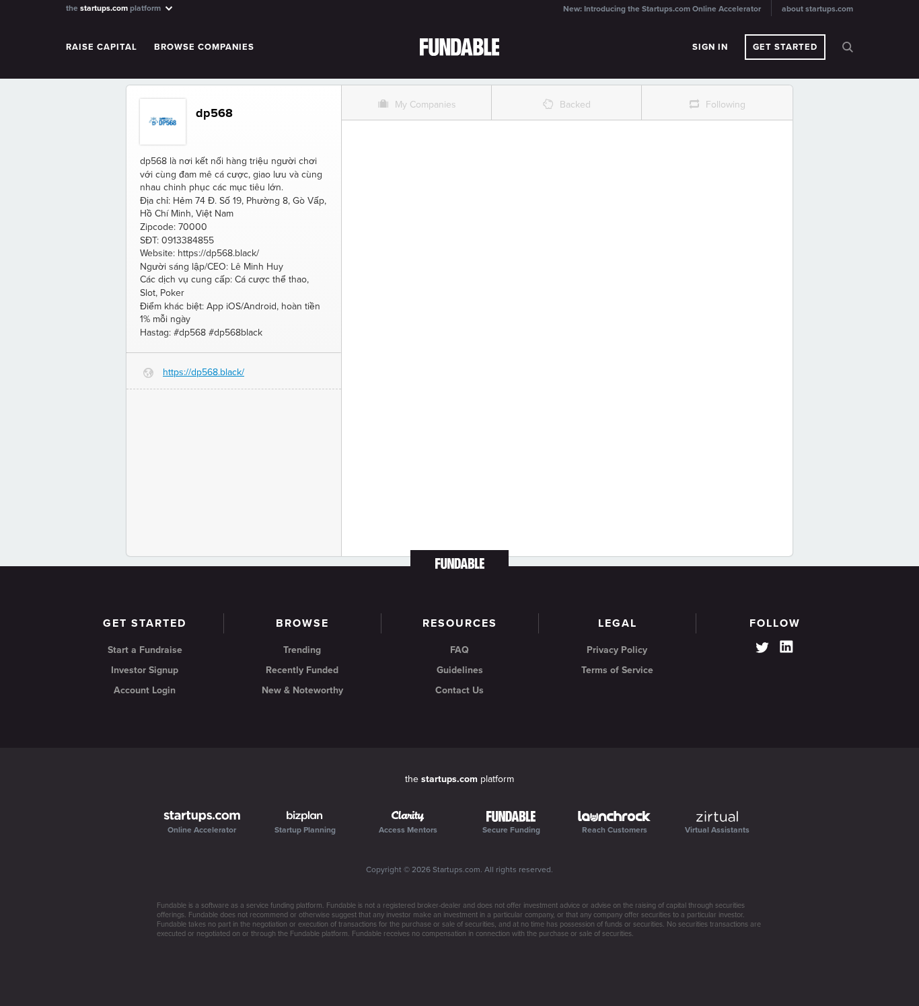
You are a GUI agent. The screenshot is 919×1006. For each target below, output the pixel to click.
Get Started (785, 47)
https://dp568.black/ (203, 372)
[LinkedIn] (786, 647)
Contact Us (459, 690)
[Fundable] (460, 47)
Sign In (710, 47)
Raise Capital (101, 47)
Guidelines (460, 670)
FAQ (459, 650)
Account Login (145, 690)
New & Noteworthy (302, 690)
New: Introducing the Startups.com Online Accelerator (662, 8)
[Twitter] (762, 649)
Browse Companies (204, 47)
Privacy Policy (617, 650)
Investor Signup (144, 670)
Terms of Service (617, 670)
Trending (302, 650)
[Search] (847, 47)
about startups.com (817, 8)
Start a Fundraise (145, 650)
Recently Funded (302, 670)
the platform (114, 7)
